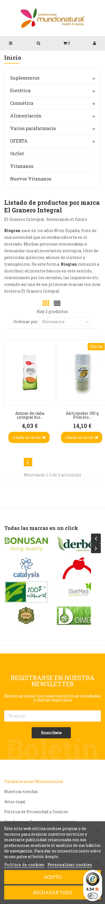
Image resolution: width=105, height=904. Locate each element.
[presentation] (96, 538)
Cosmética (21, 103)
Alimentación (25, 116)
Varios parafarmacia (33, 128)
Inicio (12, 58)
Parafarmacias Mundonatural (33, 781)
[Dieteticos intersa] (79, 568)
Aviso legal (15, 801)
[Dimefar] (79, 616)
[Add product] (10, 377)
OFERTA (19, 141)
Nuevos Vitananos (30, 179)
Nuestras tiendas (21, 791)
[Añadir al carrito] (10, 394)
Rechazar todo (52, 892)
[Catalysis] (26, 568)
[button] (66, 43)
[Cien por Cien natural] (26, 592)
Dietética (20, 90)
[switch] (93, 896)
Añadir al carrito (27, 437)
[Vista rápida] (10, 360)
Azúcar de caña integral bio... (29, 415)
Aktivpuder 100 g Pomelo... (82, 415)
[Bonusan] (26, 544)
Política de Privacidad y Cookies (36, 811)
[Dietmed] (79, 592)
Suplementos (24, 78)
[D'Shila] (26, 616)
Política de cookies (24, 864)
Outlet (17, 153)
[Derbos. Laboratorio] (79, 544)
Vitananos (21, 166)
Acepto (52, 877)
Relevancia (53, 321)
